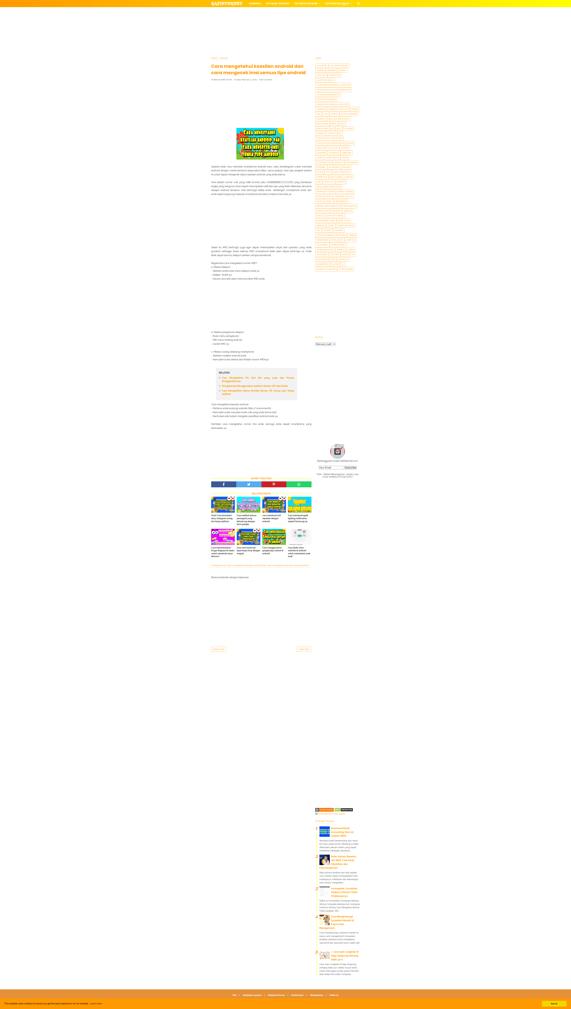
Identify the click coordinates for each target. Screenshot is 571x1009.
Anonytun (343, 109)
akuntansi (334, 75)
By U (339, 128)
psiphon (347, 211)
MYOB (319, 196)
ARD (318, 114)
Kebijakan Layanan (252, 995)
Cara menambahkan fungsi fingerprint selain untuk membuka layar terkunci (222, 552)
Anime (331, 109)
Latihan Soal (321, 25)
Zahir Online (345, 269)
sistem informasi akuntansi (331, 235)
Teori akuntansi (325, 250)
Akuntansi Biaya (325, 80)
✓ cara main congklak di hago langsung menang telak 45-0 (345, 955)
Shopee (327, 230)
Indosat (338, 162)
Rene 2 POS (343, 220)
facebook (334, 153)
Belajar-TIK (322, 124)
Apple (355, 109)
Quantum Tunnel (334, 216)
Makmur (341, 182)
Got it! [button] (554, 1003)
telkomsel (322, 245)
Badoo (334, 114)
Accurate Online (339, 65)
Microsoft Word (325, 191)
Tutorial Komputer (319, 10)
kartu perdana (341, 172)
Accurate (322, 65)
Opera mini (339, 196)
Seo (318, 230)
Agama (342, 70)
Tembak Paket (338, 245)
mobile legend (345, 191)
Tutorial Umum (323, 17)
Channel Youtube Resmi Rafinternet (238, 32)
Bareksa (321, 119)
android (321, 109)
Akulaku (321, 75)
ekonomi (321, 153)
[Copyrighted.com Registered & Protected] (324, 810)
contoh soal (334, 133)
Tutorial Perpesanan (290, 17)
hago (345, 157)
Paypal (328, 201)
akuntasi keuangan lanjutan (332, 104)
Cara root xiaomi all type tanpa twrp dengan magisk (248, 551)
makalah (329, 182)
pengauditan (349, 206)
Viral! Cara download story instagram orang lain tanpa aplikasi (222, 518)
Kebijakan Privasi (276, 995)
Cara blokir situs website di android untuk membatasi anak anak (299, 552)
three (351, 250)
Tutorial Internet (288, 10)
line (319, 182)
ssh (341, 240)
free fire (346, 153)
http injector (324, 162)
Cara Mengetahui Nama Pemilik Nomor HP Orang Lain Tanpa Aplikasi (258, 392)
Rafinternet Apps (326, 220)
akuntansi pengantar (328, 95)
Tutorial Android (277, 3)
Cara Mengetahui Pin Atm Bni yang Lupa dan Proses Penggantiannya (258, 379)
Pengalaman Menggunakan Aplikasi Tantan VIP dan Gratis (255, 386)
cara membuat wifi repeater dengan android (271, 518)
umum (345, 254)
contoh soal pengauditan (331, 143)
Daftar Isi (334, 995)
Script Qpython (345, 225)
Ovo (350, 196)
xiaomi (335, 264)
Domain (345, 148)
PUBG (319, 216)
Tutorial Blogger (337, 3)
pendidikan (341, 201)
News (328, 196)
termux (341, 250)
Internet (321, 167)
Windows (343, 259)
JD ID (328, 172)
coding (320, 133)
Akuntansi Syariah (326, 99)
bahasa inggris (349, 114)
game (319, 157)
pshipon (336, 211)
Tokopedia (322, 254)
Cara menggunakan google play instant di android (272, 551)
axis (326, 114)
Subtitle (350, 240)
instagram (351, 162)
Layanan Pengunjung (282, 32)
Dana (350, 143)
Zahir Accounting (326, 269)
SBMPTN (321, 225)
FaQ (234, 995)
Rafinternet (227, 4)
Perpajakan (323, 211)
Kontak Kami (297, 995)
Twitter (335, 254)
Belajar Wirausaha (338, 119)
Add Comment (265, 80)
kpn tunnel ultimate (341, 177)
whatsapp (322, 259)
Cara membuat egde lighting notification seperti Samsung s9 (298, 518)
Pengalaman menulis (328, 206)
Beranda (255, 3)
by (332, 128)
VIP (353, 254)
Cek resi (348, 128)
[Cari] (358, 3)
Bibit (334, 124)
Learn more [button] (96, 1003)
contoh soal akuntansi (329, 138)
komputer (322, 177)
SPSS (333, 240)
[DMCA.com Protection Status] (343, 810)
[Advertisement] (261, 105)
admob (320, 70)
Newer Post (218, 649)
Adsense (331, 70)
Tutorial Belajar (305, 3)
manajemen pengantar (329, 187)
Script (331, 225)
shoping (338, 230)
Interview (334, 167)
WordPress (323, 264)
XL (342, 264)
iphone (346, 167)
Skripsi (352, 235)
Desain (320, 148)
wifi (333, 259)
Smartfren (322, 240)
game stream (332, 157)
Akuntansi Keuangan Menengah (333, 90)
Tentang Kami (316, 995)
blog (342, 124)
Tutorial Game (259, 10)
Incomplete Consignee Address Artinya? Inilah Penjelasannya (344, 892)
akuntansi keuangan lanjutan (333, 85)
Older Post (304, 649)
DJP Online (332, 148)
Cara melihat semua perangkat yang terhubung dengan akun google (246, 519)
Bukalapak (322, 128)
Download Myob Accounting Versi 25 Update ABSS (342, 832)
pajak (319, 201)
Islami (320, 172)
